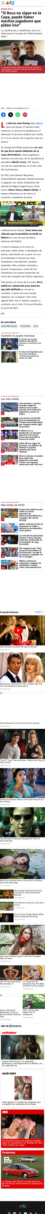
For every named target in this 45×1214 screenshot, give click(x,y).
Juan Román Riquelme (9, 326)
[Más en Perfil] (15, 1026)
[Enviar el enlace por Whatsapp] (17, 114)
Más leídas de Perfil (13, 505)
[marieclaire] (22, 1074)
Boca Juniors (25, 326)
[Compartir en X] (10, 114)
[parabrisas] (22, 1153)
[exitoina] (22, 1033)
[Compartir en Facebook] (3, 114)
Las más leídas (10, 399)
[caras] (22, 1112)
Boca (36, 326)
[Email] (25, 114)
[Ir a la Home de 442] (10, 4)
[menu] (3, 3)
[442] (22, 1206)
